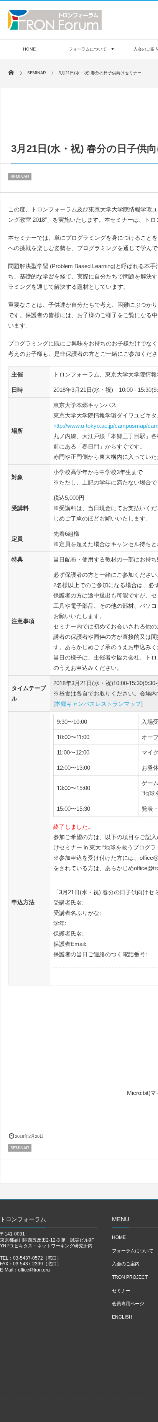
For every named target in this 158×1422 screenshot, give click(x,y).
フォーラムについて (88, 49)
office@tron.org (34, 1270)
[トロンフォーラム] (55, 28)
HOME (29, 49)
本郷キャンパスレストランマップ (98, 703)
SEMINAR (19, 176)
